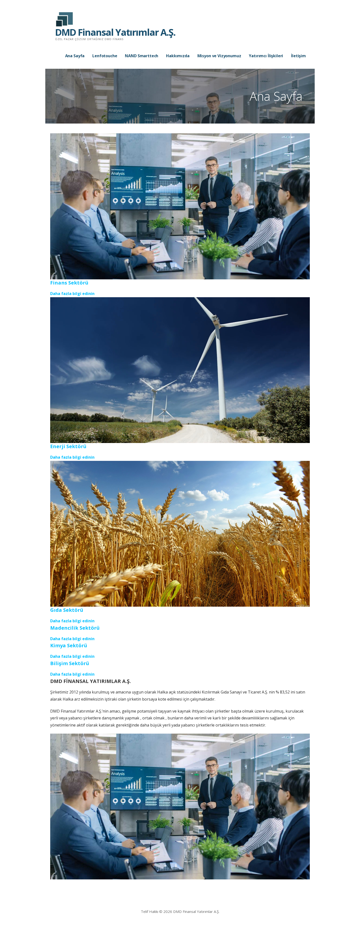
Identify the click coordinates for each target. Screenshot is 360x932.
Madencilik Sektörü (75, 628)
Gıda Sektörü (66, 610)
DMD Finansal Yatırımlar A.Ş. (115, 32)
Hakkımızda (177, 55)
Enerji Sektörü (68, 446)
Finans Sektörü (69, 282)
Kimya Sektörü (68, 645)
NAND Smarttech (141, 55)
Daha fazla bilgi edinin (72, 293)
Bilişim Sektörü (69, 663)
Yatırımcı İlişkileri (266, 55)
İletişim (298, 55)
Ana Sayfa (75, 55)
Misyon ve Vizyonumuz (219, 55)
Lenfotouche (104, 55)
